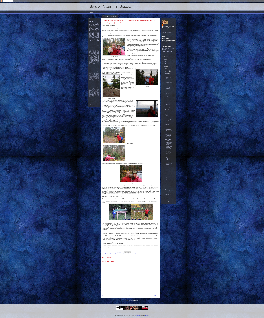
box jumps (94, 90)
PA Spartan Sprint (95, 80)
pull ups (94, 98)
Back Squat (93, 48)
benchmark (107, 253)
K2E (98, 49)
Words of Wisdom (138, 253)
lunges (94, 46)
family (90, 93)
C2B (96, 65)
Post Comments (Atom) (133, 300)
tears (95, 104)
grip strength (97, 95)
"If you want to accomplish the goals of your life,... (168, 77)
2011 (94, 63)
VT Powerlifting (91, 88)
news (92, 97)
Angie (90, 65)
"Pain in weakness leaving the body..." (168, 167)
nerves (90, 97)
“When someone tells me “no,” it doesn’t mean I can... (168, 131)
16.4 (91, 63)
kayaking (94, 59)
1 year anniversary (94, 62)
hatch (98, 52)
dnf (95, 92)
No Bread (92, 30)
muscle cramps (96, 96)
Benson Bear (93, 65)
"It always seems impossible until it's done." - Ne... (168, 171)
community (97, 91)
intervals (90, 59)
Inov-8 (95, 74)
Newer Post (105, 295)
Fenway (90, 71)
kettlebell (94, 40)
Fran (89, 72)
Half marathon (96, 73)
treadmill (92, 61)
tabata (93, 104)
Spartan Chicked (128, 253)
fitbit (95, 93)
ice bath (97, 34)
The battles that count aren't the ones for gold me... (168, 106)
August (166, 201)
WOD (98, 40)
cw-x (94, 92)
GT (91, 72)
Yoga (93, 37)
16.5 (93, 63)
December (167, 70)
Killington (90, 75)
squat (93, 47)
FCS (94, 39)
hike (89, 96)
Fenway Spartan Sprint (95, 71)
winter (90, 62)
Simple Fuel (96, 56)
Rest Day (119, 253)
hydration (97, 58)
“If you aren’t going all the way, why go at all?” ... (168, 143)
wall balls (97, 61)
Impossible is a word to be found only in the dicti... (168, 86)
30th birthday (93, 64)
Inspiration (112, 253)
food (91, 95)
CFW (90, 35)
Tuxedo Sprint (96, 87)
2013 (93, 54)
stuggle (90, 104)
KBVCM (97, 74)
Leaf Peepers (94, 75)
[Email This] (124, 252)
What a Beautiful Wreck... (110, 7)
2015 (165, 61)
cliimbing (93, 91)
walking (94, 105)
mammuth (138, 315)
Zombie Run (96, 51)
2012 (96, 63)
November (167, 71)
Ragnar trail (94, 50)
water (93, 41)
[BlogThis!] (126, 252)
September (167, 200)
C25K (95, 41)
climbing (97, 38)
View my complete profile (167, 32)
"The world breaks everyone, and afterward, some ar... (168, 96)
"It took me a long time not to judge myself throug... (168, 186)
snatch (92, 60)
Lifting (90, 25)
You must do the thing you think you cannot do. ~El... (168, 101)
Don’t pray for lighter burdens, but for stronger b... (168, 181)
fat (95, 52)
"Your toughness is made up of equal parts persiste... (168, 136)
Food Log (96, 35)
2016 (165, 59)
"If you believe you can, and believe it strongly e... (168, 126)
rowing (97, 53)
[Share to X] (127, 252)
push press (97, 98)
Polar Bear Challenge (95, 81)
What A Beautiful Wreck (169, 24)
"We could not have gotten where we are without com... (168, 152)
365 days (97, 64)
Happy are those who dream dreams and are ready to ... (168, 163)
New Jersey (93, 78)
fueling (93, 95)
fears (92, 93)
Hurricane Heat (94, 49)
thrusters (97, 104)
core (89, 92)
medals (93, 96)
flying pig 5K (95, 94)
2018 (165, 58)
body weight (91, 38)
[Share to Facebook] (128, 252)
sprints (92, 34)
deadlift (90, 46)
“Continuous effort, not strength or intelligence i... (168, 147)
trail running (91, 105)
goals (90, 41)
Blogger (146, 315)
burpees (90, 52)
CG (98, 65)
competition (97, 57)
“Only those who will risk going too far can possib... (168, 116)
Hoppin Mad (91, 74)
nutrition (95, 97)
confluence (94, 29)
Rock (123, 253)
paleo (98, 97)
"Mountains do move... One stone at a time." (168, 191)
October (166, 73)
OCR (96, 78)
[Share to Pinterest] (130, 252)
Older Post (156, 295)
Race (97, 30)
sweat (95, 36)
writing (96, 105)
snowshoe (96, 60)
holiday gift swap (92, 58)
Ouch (116, 253)
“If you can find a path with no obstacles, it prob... (168, 121)
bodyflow (97, 89)
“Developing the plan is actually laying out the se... (168, 176)
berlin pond (93, 89)
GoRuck (94, 72)
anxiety (95, 88)
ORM (98, 78)
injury (90, 53)
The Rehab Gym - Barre (167, 51)
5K (98, 29)
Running (91, 21)
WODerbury (91, 36)
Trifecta (93, 87)
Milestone (94, 33)
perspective (90, 98)
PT (98, 80)
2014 (165, 63)
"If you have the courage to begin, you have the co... (168, 196)
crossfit (91, 23)
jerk (90, 96)
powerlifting (93, 53)
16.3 (89, 63)
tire (95, 47)
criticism (92, 92)
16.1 (98, 62)
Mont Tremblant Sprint (93, 76)
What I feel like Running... (168, 140)
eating (98, 92)
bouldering (91, 57)
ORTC (90, 79)
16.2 (89, 54)
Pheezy (90, 81)
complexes (97, 37)
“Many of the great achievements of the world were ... (168, 91)
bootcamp (90, 90)
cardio (93, 52)
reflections (91, 39)
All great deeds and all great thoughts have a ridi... (168, 111)
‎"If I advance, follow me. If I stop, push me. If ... (168, 82)
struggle (133, 253)
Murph (90, 50)
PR (92, 56)
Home (91, 12)
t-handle (90, 33)
